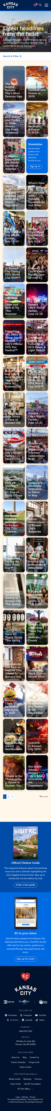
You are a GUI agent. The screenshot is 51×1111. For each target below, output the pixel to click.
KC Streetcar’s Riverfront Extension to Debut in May (35, 487)
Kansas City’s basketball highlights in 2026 (12, 707)
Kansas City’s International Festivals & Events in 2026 (37, 125)
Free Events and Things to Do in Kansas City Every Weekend (12, 125)
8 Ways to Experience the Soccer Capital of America (12, 163)
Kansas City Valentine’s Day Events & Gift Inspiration (36, 707)
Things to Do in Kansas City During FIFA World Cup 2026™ (13, 271)
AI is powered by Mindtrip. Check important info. (25, 1099)
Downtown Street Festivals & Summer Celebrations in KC (36, 451)
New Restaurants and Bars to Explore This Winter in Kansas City (13, 669)
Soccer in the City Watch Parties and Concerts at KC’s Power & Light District (37, 342)
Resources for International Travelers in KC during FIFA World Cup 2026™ (37, 377)
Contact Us (34, 1057)
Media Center (15, 1078)
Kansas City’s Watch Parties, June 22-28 (36, 309)
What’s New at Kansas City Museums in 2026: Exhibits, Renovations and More (36, 194)
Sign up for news (25, 959)
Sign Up (33, 167)
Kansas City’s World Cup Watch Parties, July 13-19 (13, 235)
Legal (18, 1097)
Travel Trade (15, 1083)
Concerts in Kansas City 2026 (34, 746)
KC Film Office (24, 1088)
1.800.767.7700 (25, 1031)
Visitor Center (25, 1067)
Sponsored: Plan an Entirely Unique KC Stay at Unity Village (13, 487)
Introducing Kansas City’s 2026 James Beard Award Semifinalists (13, 741)
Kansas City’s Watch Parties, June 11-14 (13, 454)
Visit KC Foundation (32, 1083)
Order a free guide (25, 885)
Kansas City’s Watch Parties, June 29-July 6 (36, 273)
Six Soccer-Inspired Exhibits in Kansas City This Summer (12, 524)
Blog (25, 1057)
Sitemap (25, 1097)
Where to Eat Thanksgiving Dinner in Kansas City (13, 781)
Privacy (32, 1097)
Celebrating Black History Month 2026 (37, 673)
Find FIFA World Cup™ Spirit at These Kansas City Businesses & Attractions (37, 558)
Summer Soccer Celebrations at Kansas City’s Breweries (36, 524)
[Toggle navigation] (46, 5)
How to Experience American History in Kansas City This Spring (13, 596)
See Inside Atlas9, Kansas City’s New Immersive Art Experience (35, 776)
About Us (16, 1057)
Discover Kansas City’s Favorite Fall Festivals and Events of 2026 (36, 87)
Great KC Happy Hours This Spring (13, 637)
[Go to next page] (12, 796)
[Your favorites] (35, 5)
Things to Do (34, 1062)
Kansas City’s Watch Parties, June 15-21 (36, 418)
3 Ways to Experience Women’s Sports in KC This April (36, 598)
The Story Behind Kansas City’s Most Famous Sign (13, 90)
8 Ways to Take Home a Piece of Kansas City (13, 418)
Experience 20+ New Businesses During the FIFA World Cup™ (12, 560)
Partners (38, 1078)
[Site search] (40, 5)
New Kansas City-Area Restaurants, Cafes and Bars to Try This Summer (13, 305)
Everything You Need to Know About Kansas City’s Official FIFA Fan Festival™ (13, 341)
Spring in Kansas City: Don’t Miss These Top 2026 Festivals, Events (36, 631)
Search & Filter (11, 56)
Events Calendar (18, 1062)
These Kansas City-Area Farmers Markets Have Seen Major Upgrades (13, 194)
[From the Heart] (25, 977)
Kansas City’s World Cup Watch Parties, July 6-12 (36, 235)
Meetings (27, 1078)
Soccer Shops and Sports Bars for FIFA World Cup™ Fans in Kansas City (14, 379)
